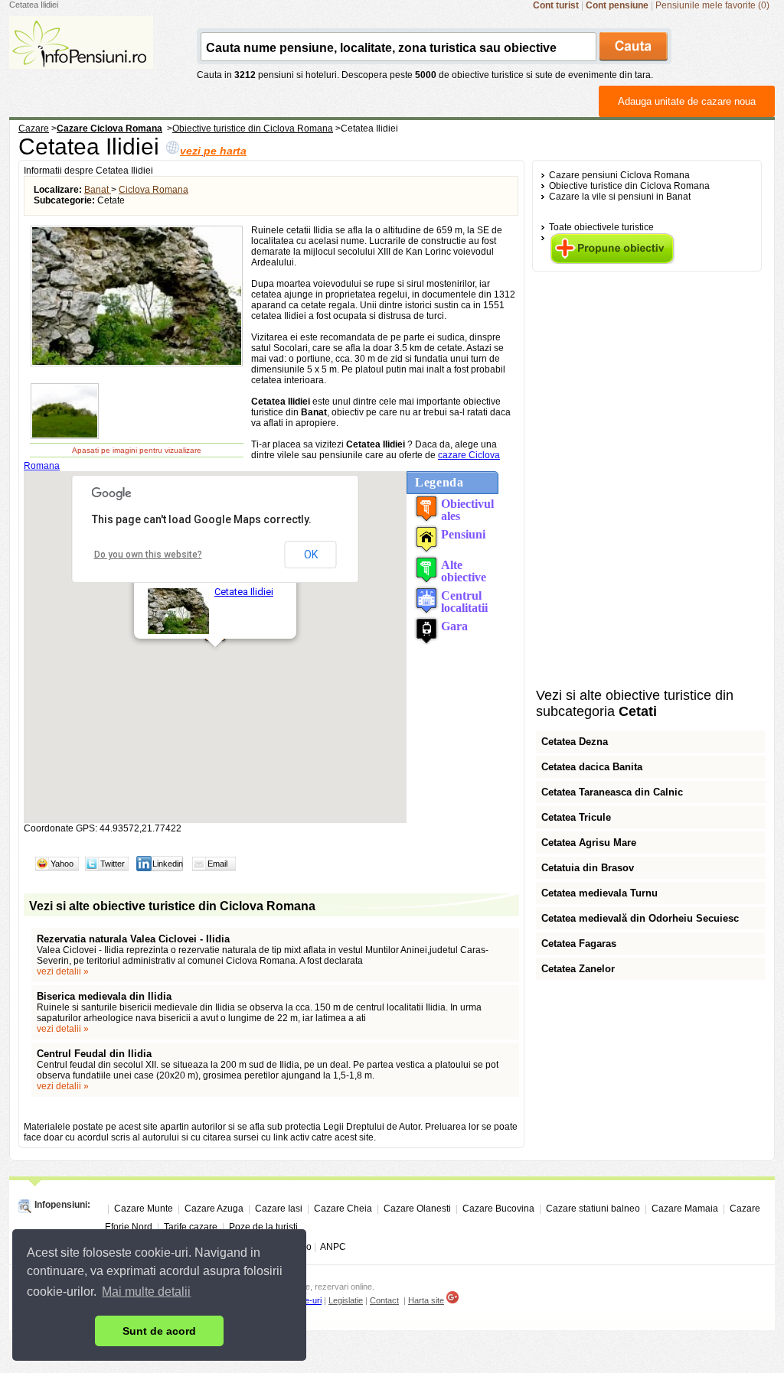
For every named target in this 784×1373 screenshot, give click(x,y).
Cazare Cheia (343, 1208)
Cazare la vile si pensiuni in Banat (620, 196)
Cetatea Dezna (574, 741)
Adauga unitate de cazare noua (687, 101)
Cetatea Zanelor (578, 968)
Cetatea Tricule (576, 817)
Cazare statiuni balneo (593, 1208)
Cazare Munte (143, 1208)
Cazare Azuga (214, 1208)
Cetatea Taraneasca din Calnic (612, 792)
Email (217, 863)
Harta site (426, 1300)
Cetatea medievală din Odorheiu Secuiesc (640, 918)
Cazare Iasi (278, 1208)
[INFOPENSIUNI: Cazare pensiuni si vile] (81, 58)
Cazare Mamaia (685, 1208)
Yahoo (62, 863)
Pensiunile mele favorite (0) (712, 5)
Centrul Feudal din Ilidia (94, 1053)
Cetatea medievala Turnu (599, 893)
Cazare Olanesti (417, 1208)
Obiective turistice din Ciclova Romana (629, 186)
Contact (384, 1300)
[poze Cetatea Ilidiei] (136, 364)
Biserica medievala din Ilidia (104, 996)
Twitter (112, 863)
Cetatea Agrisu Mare (588, 842)
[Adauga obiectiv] (612, 260)
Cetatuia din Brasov (587, 868)
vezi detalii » (63, 971)
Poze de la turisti (263, 1227)
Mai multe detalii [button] (146, 1291)
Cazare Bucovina (498, 1208)
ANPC (333, 1246)
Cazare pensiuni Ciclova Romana (619, 175)
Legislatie (345, 1300)
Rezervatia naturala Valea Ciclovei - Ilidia (133, 939)
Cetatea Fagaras (578, 943)
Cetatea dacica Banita (591, 767)
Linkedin (167, 863)
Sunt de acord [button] (159, 1331)
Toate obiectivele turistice (601, 227)
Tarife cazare (190, 1227)
